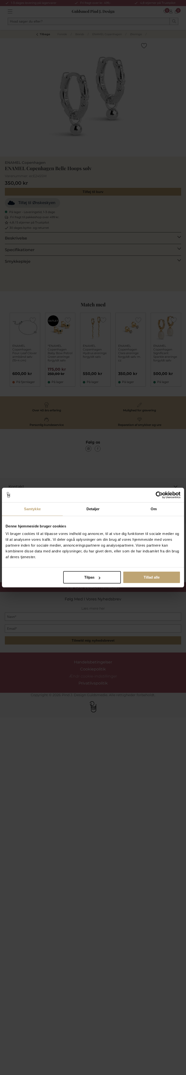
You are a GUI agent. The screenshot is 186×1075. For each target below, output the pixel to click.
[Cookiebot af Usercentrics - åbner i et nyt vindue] (159, 495)
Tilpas (89, 577)
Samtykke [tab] (32, 509)
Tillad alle (152, 577)
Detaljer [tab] (93, 509)
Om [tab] (154, 509)
